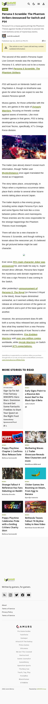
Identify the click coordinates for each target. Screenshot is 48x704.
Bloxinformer (24, 679)
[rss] (4, 594)
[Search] (28, 3)
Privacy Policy (7, 612)
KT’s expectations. (22, 346)
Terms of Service (8, 608)
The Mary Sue (24, 669)
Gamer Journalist (24, 659)
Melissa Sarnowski (9, 458)
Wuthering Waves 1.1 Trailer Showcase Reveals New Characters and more (35, 454)
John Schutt (30, 404)
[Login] (43, 3)
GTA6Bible (24, 682)
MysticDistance (10, 173)
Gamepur (24, 638)
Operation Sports (24, 665)
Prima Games (24, 645)
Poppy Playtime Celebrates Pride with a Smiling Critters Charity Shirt (10, 524)
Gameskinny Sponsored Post (10, 420)
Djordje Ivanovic (31, 497)
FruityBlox (24, 676)
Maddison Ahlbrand (33, 464)
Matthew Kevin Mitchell (34, 528)
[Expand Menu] (38, 3)
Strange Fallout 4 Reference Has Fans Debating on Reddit (12, 487)
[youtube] (28, 594)
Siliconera (24, 648)
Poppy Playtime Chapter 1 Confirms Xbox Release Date (12, 451)
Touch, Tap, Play (24, 672)
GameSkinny (24, 662)
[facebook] (22, 594)
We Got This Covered (24, 652)
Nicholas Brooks (8, 494)
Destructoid (24, 655)
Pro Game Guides (24, 631)
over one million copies (28, 338)
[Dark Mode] (33, 3)
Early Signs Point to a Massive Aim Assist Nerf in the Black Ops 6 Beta (35, 395)
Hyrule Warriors (27, 342)
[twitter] (16, 594)
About (4, 605)
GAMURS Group (41, 689)
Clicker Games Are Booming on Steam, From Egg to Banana (35, 489)
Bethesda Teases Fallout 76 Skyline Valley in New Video (35, 521)
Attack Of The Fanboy (24, 641)
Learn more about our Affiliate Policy (13, 360)
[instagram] (10, 594)
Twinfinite (24, 635)
